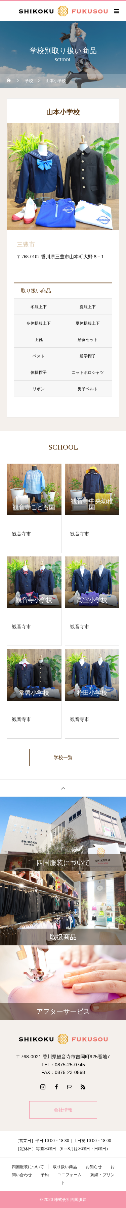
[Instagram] (43, 1086)
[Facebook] (56, 1086)
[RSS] (83, 1086)
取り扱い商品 (65, 1166)
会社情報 (63, 1110)
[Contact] (70, 1086)
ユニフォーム (69, 1174)
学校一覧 (63, 757)
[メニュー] (116, 11)
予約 (45, 1174)
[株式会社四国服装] (63, 1039)
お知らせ (94, 1166)
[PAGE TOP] (63, 788)
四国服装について (28, 1166)
